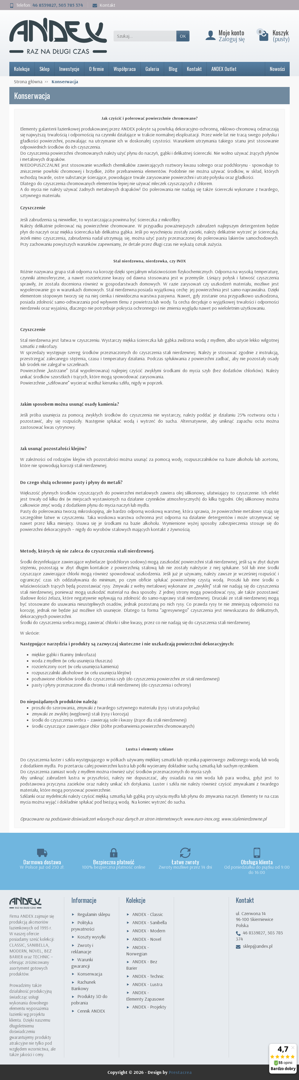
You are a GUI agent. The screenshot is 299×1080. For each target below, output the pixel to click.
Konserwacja (89, 974)
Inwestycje (69, 68)
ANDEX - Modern (148, 930)
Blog (173, 68)
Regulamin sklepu (93, 914)
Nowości (277, 68)
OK (183, 36)
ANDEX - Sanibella (149, 922)
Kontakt (107, 5)
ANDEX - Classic (147, 914)
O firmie (96, 68)
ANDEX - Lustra (147, 984)
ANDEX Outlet (224, 68)
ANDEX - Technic (148, 976)
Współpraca (125, 68)
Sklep (44, 68)
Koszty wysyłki (91, 937)
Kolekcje (22, 68)
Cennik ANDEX (91, 1011)
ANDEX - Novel (146, 939)
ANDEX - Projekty (149, 1007)
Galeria (152, 68)
